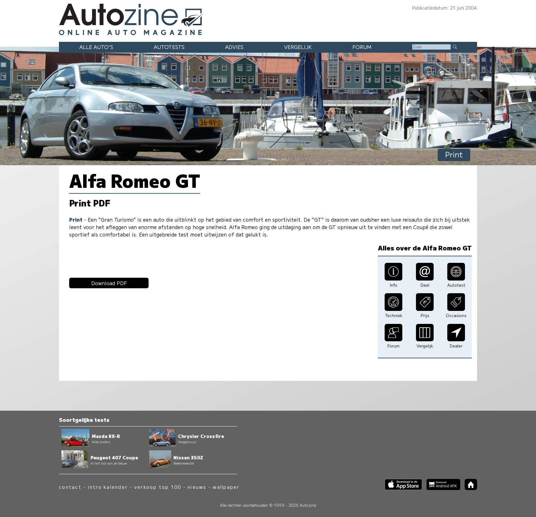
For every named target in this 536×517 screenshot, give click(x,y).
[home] (468, 488)
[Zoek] (454, 46)
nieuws (197, 487)
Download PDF (109, 283)
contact (70, 487)
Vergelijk (298, 47)
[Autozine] (268, 18)
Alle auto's (96, 47)
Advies (234, 47)
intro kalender (108, 487)
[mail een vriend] (425, 278)
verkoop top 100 (157, 487)
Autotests (169, 47)
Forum (362, 47)
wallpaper (226, 487)
